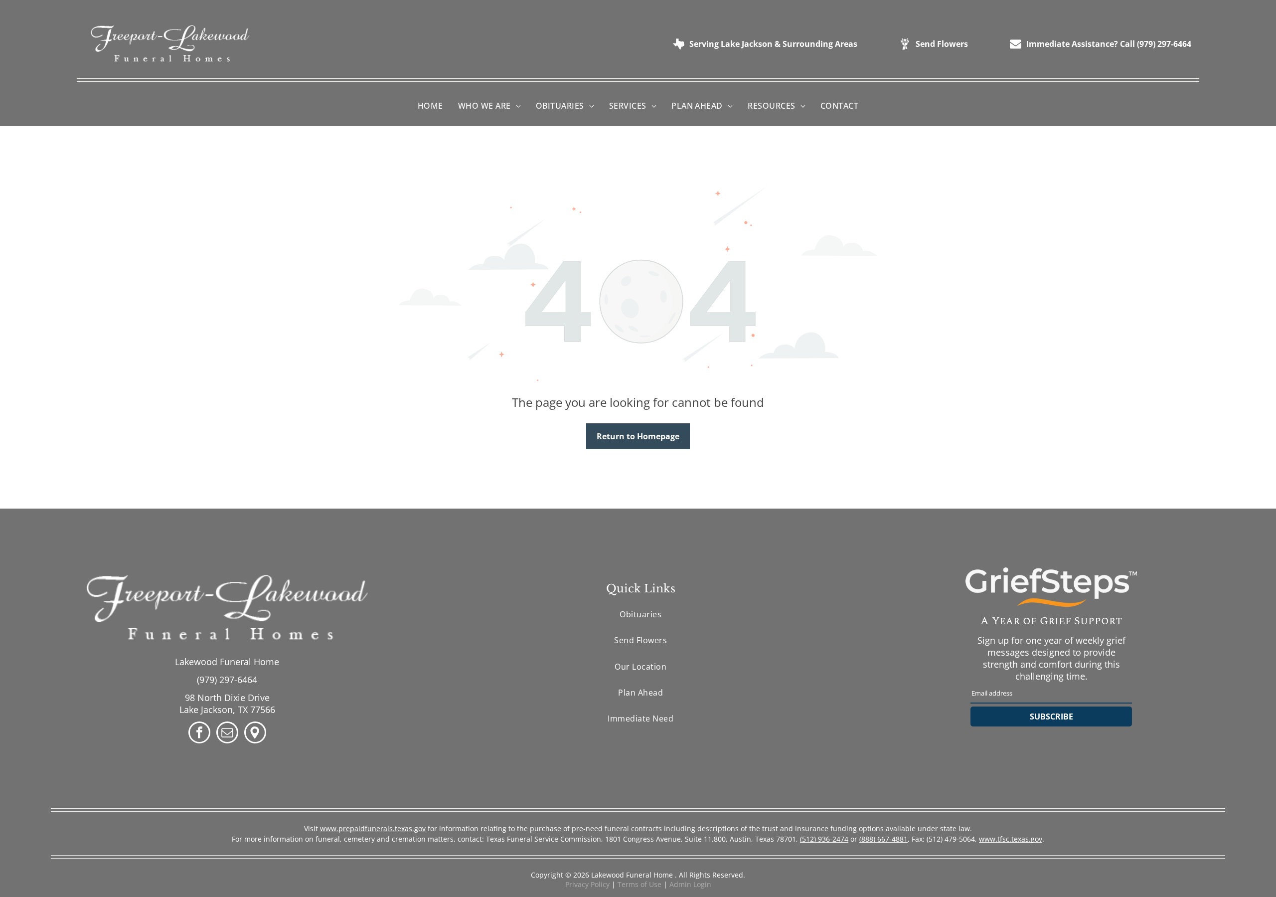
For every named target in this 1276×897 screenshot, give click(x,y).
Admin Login (690, 884)
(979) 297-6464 (227, 680)
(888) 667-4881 (883, 839)
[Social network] (255, 733)
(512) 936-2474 (824, 839)
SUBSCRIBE (1051, 716)
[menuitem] (430, 105)
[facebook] (199, 733)
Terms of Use (639, 884)
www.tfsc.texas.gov (1010, 839)
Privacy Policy (587, 884)
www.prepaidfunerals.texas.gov (373, 828)
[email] (227, 733)
